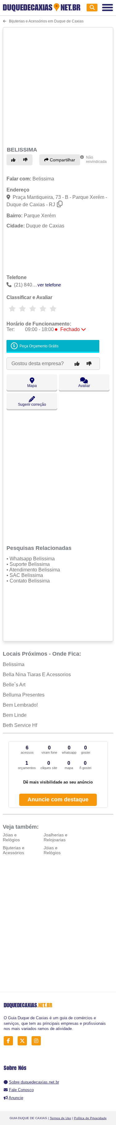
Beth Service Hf (20, 725)
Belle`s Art (14, 684)
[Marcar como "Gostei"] (14, 160)
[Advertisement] (58, 86)
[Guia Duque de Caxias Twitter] (24, 1041)
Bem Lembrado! (20, 705)
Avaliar (84, 386)
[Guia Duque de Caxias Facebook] (10, 1041)
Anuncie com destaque (58, 799)
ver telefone (49, 284)
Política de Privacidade (90, 1118)
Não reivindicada (96, 159)
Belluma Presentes (24, 694)
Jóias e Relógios (11, 837)
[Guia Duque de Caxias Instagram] (38, 1041)
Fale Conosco (21, 1090)
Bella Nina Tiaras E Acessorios (37, 674)
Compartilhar (62, 159)
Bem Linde (15, 715)
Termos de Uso (60, 1118)
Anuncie (16, 1097)
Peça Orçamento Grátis (38, 346)
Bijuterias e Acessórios (13, 850)
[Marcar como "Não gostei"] (26, 160)
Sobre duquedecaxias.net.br (34, 1082)
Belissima (13, 664)
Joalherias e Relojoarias (55, 837)
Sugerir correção (32, 404)
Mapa (32, 386)
